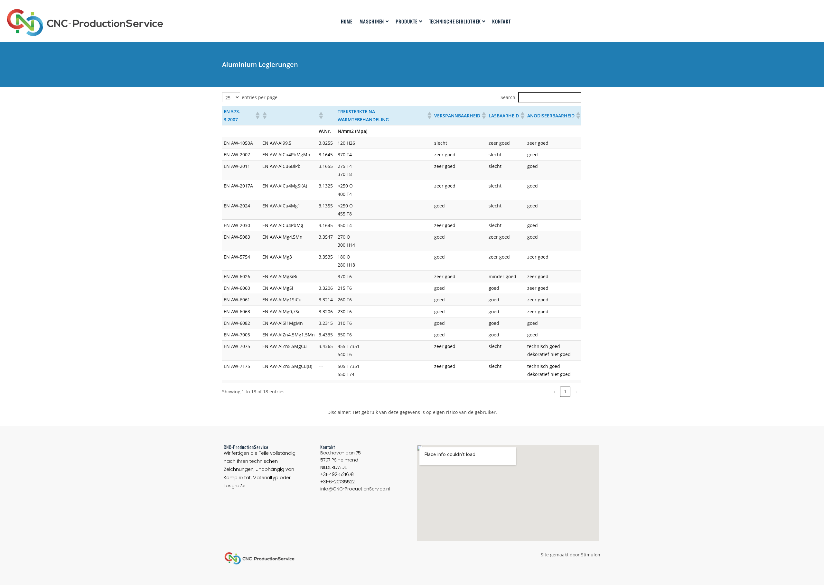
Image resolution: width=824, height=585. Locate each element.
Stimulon (590, 555)
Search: (509, 97)
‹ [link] (554, 391)
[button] (257, 115)
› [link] (576, 391)
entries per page (259, 97)
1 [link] (565, 391)
